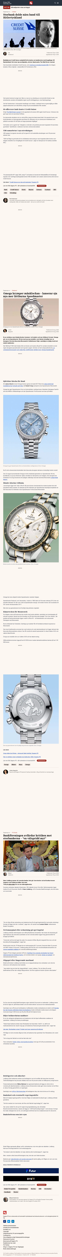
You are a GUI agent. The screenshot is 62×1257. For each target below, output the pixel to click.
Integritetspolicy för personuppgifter (13, 1233)
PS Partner (6, 1245)
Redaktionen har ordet (9, 1243)
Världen (14, 11)
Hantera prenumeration (9, 1225)
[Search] (55, 3)
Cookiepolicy (7, 1235)
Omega (27, 764)
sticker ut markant (47, 955)
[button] (31, 429)
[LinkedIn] (12, 1221)
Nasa (20, 764)
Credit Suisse (14, 189)
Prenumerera (41, 185)
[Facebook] (4, 1221)
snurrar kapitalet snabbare (11, 949)
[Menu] (58, 3)
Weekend (14, 290)
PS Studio (14, 832)
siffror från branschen (18, 1091)
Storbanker (47, 1189)
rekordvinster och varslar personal (21, 1159)
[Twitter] (8, 1221)
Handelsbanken (23, 1189)
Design (6, 764)
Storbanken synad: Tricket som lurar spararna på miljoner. (23, 1029)
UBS (54, 189)
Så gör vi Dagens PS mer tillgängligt (13, 1247)
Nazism (31, 189)
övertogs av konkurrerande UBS (39, 65)
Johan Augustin (13, 770)
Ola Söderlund (13, 198)
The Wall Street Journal (14, 112)
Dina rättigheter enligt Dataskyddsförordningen (16, 1237)
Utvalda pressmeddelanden (11, 1227)
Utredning (13, 193)
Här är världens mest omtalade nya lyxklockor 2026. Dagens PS (22, 757)
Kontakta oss (7, 1229)
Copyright (6, 1231)
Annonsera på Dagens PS (10, 1241)
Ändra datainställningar (9, 1249)
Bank (5, 189)
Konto (24, 189)
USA (5, 193)
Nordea (33, 1189)
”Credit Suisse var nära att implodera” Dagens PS (23, 182)
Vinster (16, 1192)
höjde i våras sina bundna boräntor (23, 1042)
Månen (14, 764)
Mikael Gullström (14, 1198)
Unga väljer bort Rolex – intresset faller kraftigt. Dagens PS (20, 753)
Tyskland (47, 189)
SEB (40, 1189)
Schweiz (39, 189)
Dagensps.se (6, 11)
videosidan (11, 884)
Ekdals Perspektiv (9, 1189)
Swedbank (7, 1192)
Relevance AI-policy (9, 1239)
